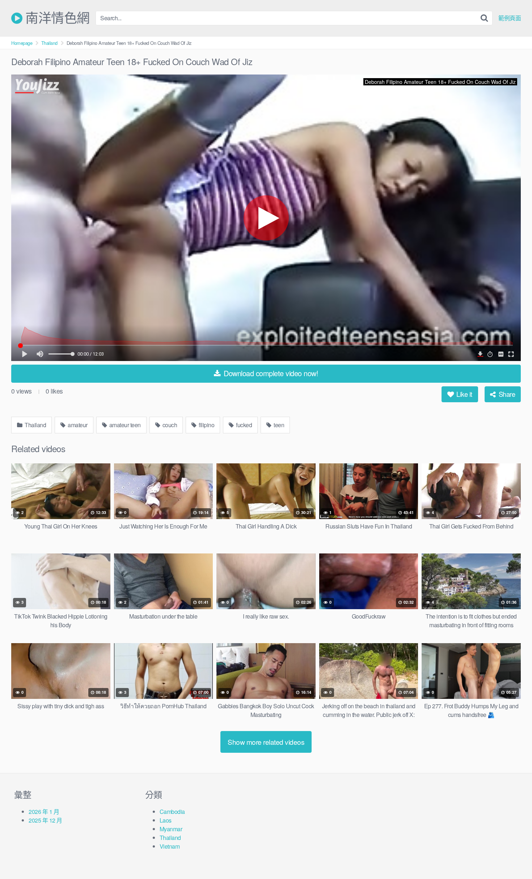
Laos (166, 820)
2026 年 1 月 (44, 811)
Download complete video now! (270, 373)
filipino (206, 425)
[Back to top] (512, 856)
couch (169, 425)
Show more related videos (266, 742)
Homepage (21, 42)
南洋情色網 (56, 18)
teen (278, 425)
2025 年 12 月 (45, 820)
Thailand (49, 42)
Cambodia (172, 811)
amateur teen (124, 425)
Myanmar (171, 829)
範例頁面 (509, 18)
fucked (243, 425)
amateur (77, 425)
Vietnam (170, 846)
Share (506, 394)
